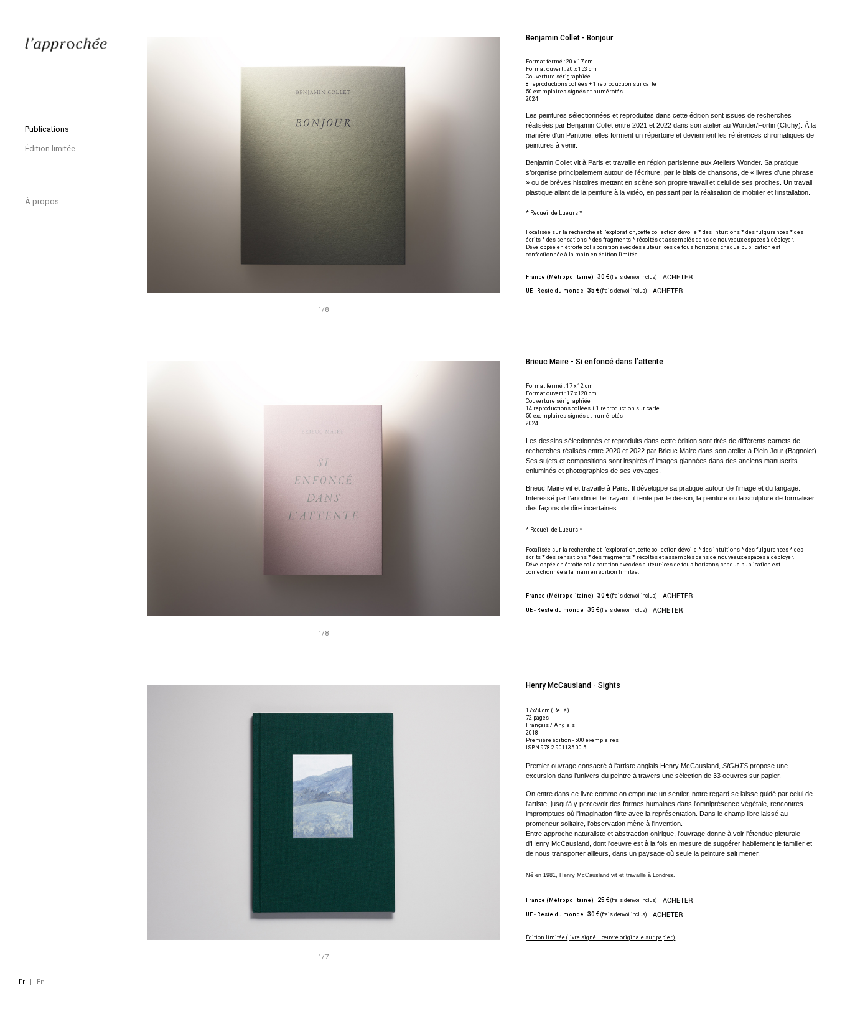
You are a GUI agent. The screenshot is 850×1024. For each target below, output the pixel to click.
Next (395, 488)
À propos (42, 201)
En (41, 982)
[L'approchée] (67, 45)
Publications (47, 129)
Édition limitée (50, 148)
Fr (22, 982)
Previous (235, 488)
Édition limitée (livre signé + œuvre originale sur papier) (600, 937)
